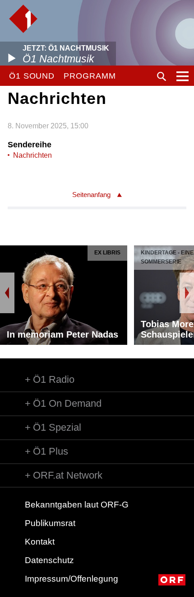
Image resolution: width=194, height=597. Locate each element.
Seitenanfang (91, 194)
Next (187, 293)
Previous (7, 293)
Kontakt (40, 541)
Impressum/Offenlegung (71, 578)
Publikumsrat (50, 523)
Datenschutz (49, 560)
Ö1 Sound (32, 75)
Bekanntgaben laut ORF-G (77, 504)
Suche (161, 76)
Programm (89, 75)
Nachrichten (32, 155)
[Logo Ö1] (23, 19)
